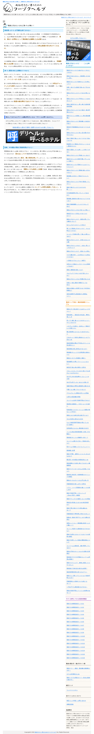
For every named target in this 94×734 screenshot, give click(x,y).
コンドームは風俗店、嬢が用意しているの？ (78, 547)
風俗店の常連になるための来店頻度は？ (78, 503)
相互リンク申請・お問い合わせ (76, 700)
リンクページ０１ (72, 690)
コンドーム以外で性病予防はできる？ (78, 400)
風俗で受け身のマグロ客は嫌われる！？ (77, 509)
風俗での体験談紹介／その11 (76, 639)
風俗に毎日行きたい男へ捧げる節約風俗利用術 (78, 105)
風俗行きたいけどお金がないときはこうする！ (78, 71)
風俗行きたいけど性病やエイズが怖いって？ (78, 82)
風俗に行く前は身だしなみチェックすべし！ (78, 310)
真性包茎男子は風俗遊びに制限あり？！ (77, 295)
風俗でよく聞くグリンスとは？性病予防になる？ (78, 576)
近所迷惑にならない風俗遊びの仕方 (78, 428)
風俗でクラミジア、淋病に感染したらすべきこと (78, 563)
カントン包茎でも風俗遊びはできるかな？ (78, 529)
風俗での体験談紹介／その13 (76, 647)
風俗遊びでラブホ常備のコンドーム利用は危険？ (78, 558)
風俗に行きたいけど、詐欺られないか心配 (78, 241)
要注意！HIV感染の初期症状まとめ (77, 459)
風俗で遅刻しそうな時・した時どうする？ (78, 150)
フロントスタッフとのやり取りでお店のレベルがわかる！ (78, 372)
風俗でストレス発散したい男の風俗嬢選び (78, 116)
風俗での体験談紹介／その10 (76, 636)
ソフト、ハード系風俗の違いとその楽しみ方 (78, 488)
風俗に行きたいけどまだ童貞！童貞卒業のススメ (78, 111)
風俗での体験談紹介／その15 (76, 654)
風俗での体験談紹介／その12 (76, 643)
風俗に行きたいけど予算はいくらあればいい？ (78, 99)
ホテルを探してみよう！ (78, 38)
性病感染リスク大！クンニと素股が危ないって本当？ (78, 410)
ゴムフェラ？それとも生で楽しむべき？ (78, 274)
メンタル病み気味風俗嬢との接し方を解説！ (78, 433)
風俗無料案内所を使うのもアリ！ (77, 572)
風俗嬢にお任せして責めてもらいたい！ (78, 177)
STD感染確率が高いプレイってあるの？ (78, 194)
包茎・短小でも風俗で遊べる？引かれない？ (78, 88)
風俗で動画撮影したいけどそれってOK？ (78, 205)
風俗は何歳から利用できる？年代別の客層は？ (78, 289)
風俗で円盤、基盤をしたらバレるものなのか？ (78, 455)
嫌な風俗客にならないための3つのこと (78, 332)
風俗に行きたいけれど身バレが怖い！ (78, 210)
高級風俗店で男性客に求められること (78, 513)
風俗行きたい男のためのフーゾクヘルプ (45, 732)
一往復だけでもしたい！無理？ (76, 260)
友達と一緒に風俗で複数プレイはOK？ (77, 283)
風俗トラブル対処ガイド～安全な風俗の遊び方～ (78, 678)
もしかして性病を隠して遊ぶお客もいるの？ (78, 235)
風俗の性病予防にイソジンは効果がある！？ (78, 591)
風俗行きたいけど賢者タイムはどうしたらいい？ (78, 165)
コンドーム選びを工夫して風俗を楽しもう (78, 442)
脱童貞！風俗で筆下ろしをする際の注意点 (78, 518)
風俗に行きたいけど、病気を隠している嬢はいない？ (78, 220)
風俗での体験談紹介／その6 (75, 621)
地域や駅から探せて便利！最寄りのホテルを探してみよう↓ (33, 127)
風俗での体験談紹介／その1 (75, 603)
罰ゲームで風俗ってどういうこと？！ (78, 446)
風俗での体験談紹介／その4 (75, 614)
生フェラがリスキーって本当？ (76, 225)
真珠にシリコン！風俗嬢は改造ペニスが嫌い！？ (78, 524)
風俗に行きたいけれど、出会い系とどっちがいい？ (78, 246)
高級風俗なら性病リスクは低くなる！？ (77, 582)
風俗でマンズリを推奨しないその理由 (78, 499)
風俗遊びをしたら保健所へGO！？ (77, 437)
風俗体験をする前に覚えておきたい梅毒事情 (78, 464)
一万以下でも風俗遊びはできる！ (77, 587)
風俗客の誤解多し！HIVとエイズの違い (78, 405)
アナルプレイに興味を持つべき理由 (78, 393)
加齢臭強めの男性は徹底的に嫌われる (78, 386)
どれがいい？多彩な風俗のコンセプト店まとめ (78, 338)
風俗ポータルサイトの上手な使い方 (78, 480)
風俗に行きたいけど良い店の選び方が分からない (78, 133)
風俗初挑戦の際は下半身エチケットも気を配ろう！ (78, 344)
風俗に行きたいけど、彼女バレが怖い (78, 251)
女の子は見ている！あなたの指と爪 (78, 382)
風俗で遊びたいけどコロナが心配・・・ (76, 188)
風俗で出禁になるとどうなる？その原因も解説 (78, 535)
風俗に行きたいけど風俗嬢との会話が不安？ (78, 122)
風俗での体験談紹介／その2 (75, 607)
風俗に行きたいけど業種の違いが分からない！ (78, 171)
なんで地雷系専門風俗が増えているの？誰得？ (78, 423)
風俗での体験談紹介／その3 (75, 611)
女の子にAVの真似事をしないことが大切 (78, 377)
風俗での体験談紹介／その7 (75, 625)
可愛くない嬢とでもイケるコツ (76, 389)
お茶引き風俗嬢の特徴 (73, 396)
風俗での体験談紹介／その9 (75, 632)
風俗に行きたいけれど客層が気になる (78, 279)
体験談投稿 (70, 704)
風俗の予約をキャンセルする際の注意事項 (78, 552)
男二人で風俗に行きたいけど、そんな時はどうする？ (78, 229)
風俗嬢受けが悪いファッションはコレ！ (78, 362)
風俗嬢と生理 (71, 450)
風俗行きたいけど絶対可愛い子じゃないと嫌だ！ (78, 160)
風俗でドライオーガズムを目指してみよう (78, 470)
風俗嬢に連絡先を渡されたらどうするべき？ (78, 199)
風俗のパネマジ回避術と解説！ (76, 358)
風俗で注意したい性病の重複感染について (78, 541)
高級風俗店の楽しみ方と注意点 (76, 484)
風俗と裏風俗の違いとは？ (75, 269)
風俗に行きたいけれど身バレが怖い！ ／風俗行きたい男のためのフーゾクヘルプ (21, 1)
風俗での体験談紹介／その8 (75, 629)
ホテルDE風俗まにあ (73, 674)
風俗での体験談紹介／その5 (75, 618)
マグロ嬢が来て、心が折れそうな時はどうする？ (78, 256)
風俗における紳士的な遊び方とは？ (78, 415)
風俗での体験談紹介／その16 (76, 658)
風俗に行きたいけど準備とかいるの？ (78, 155)
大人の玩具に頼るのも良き (75, 419)
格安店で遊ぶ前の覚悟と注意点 (76, 367)
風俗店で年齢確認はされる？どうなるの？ (78, 128)
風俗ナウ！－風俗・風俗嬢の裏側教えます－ (78, 669)
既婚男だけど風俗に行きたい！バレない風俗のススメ (78, 145)
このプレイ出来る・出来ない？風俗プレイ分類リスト (78, 327)
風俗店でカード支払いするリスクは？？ (77, 214)
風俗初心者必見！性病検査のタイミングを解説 (78, 475)
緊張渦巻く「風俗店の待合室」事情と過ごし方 (78, 316)
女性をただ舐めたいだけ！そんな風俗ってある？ (78, 265)
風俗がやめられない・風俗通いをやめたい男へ (78, 77)
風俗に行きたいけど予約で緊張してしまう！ (78, 182)
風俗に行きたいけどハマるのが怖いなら (78, 94)
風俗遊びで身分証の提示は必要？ (77, 568)
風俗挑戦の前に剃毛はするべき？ (77, 349)
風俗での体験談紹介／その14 (76, 650)
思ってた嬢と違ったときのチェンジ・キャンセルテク (78, 321)
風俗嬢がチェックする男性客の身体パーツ (78, 353)
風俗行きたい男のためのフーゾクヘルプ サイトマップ (76, 17)
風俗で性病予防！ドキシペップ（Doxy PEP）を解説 (76, 494)
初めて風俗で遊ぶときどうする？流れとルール (78, 139)
